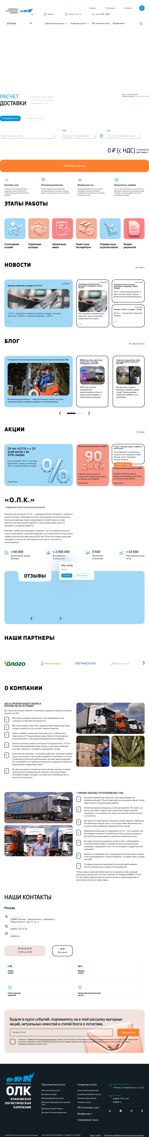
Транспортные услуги (53, 1084)
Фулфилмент (84, 1114)
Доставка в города (49, 1094)
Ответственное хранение (87, 1090)
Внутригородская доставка (52, 1098)
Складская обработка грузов (89, 1094)
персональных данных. (47, 1039)
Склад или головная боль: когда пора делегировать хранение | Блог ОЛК (128, 361)
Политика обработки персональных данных (124, 1136)
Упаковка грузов (84, 1102)
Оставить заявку (123, 464)
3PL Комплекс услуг (88, 1107)
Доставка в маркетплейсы (52, 1109)
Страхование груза (87, 1120)
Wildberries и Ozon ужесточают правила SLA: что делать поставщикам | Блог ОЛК (91, 361)
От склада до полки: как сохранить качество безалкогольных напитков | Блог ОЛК (38, 360)
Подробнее (12, 482)
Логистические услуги (50, 1090)
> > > (9, 322)
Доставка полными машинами (54, 1112)
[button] (60, 413)
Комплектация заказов (86, 1098)
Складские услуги (87, 1084)
